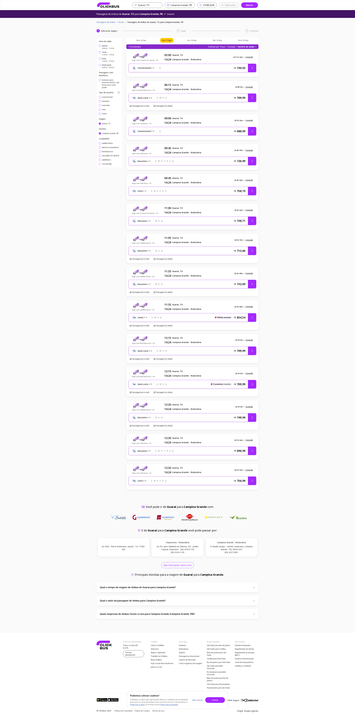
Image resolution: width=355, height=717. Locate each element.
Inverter (170, 14)
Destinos (182, 645)
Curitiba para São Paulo (216, 658)
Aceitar (215, 700)
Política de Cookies (142, 711)
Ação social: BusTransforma (162, 663)
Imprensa (155, 649)
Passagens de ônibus (106, 22)
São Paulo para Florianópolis (218, 684)
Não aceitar (197, 700)
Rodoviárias (183, 649)
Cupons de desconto (187, 660)
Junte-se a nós (156, 667)
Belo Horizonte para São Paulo (216, 653)
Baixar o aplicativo (158, 652)
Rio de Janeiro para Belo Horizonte (216, 673)
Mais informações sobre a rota (177, 565)
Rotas (121, 22)
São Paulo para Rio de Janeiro (218, 645)
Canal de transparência (244, 662)
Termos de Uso (158, 711)
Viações (182, 652)
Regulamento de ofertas (244, 649)
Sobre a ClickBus (157, 645)
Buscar (249, 5)
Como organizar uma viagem (190, 663)
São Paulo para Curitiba (216, 649)
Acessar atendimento (130, 653)
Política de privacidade (169, 704)
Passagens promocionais (189, 656)
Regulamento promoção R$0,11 (244, 653)
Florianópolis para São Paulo (218, 688)
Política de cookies (137, 704)
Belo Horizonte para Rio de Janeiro (217, 679)
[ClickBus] (108, 5)
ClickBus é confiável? (243, 666)
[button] (249, 57)
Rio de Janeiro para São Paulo (218, 662)
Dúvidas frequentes (243, 645)
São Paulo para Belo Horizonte (215, 667)
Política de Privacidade (123, 711)
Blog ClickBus (156, 660)
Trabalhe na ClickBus (159, 656)
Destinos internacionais (244, 658)
